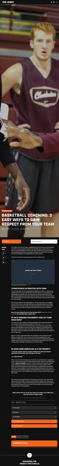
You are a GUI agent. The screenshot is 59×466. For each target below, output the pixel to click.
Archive (25, 436)
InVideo (29, 285)
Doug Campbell (6, 228)
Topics (19, 436)
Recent (14, 436)
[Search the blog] (55, 241)
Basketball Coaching (7, 210)
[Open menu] (56, 2)
